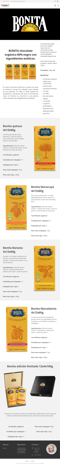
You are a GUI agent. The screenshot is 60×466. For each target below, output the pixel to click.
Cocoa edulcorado (21, 452)
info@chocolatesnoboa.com (19, 1)
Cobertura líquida (21, 451)
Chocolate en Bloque (21, 449)
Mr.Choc (5, 448)
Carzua (42, 463)
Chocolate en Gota (21, 448)
